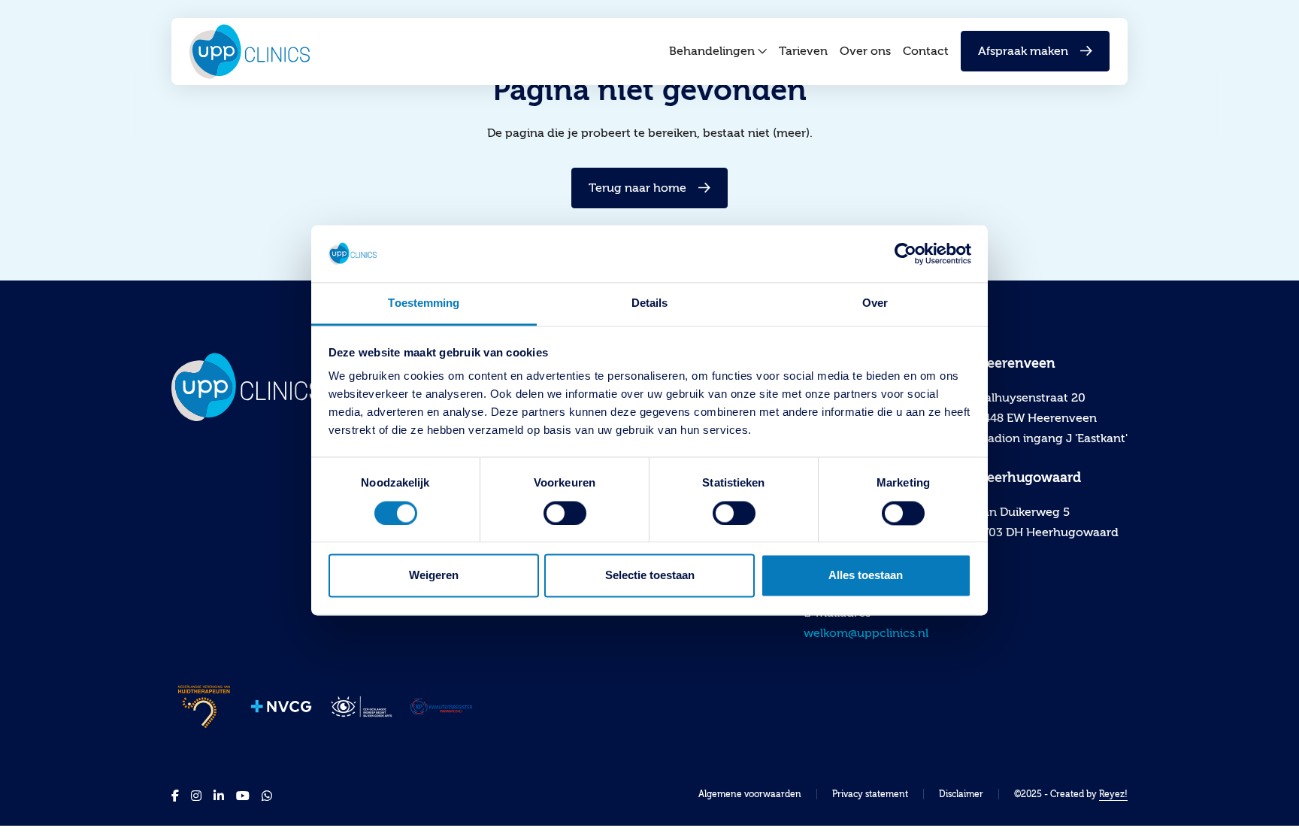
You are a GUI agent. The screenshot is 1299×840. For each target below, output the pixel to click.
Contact (926, 51)
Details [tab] (649, 303)
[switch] (565, 513)
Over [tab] (875, 303)
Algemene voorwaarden (749, 794)
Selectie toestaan (650, 575)
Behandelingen (712, 51)
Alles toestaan (865, 575)
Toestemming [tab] (423, 303)
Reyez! (1113, 794)
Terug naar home (637, 188)
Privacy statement (870, 794)
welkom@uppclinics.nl (866, 633)
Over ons (865, 51)
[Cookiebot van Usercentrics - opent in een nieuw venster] (905, 253)
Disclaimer (961, 794)
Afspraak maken (1023, 51)
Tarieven (803, 51)
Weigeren (434, 575)
